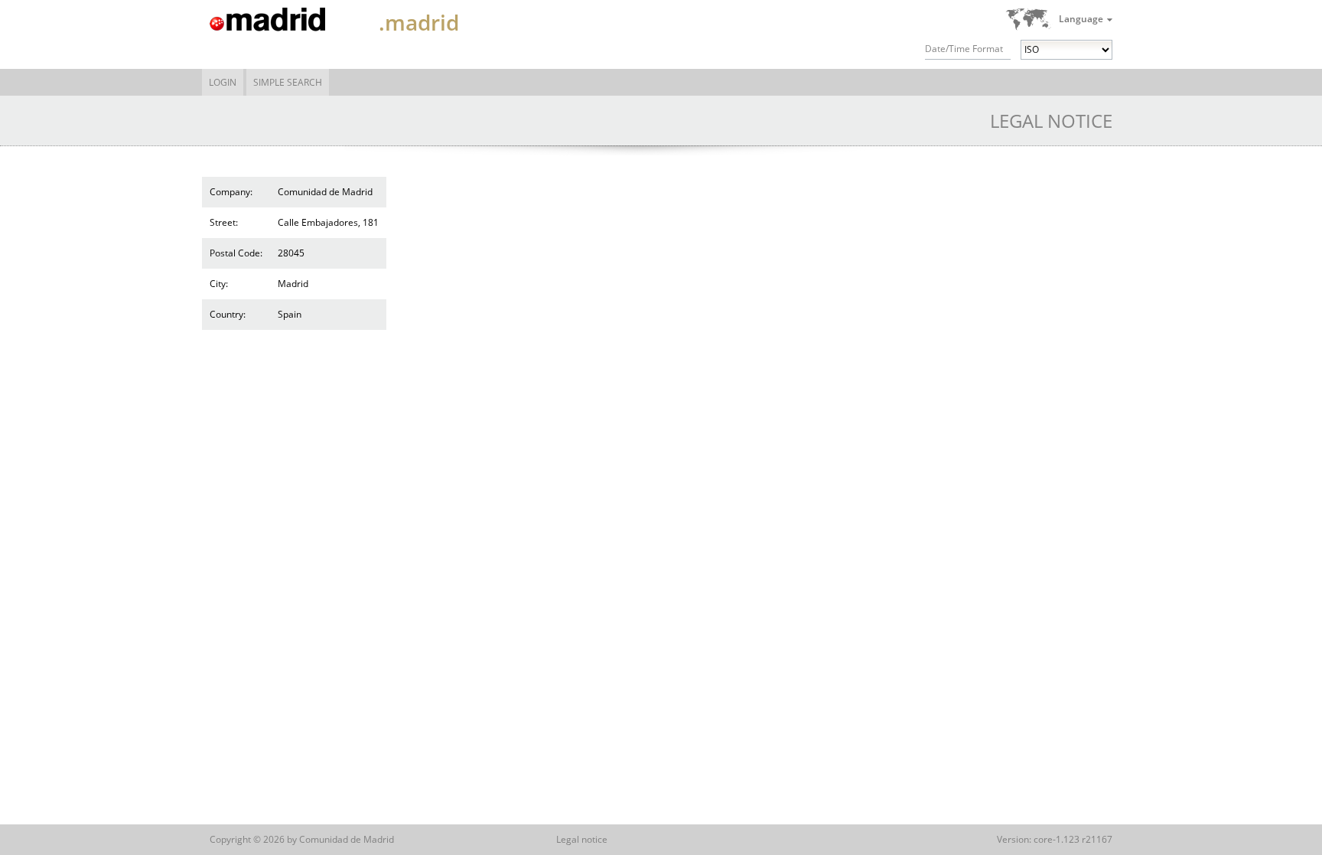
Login (222, 82)
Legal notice (581, 839)
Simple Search (287, 82)
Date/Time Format (964, 48)
